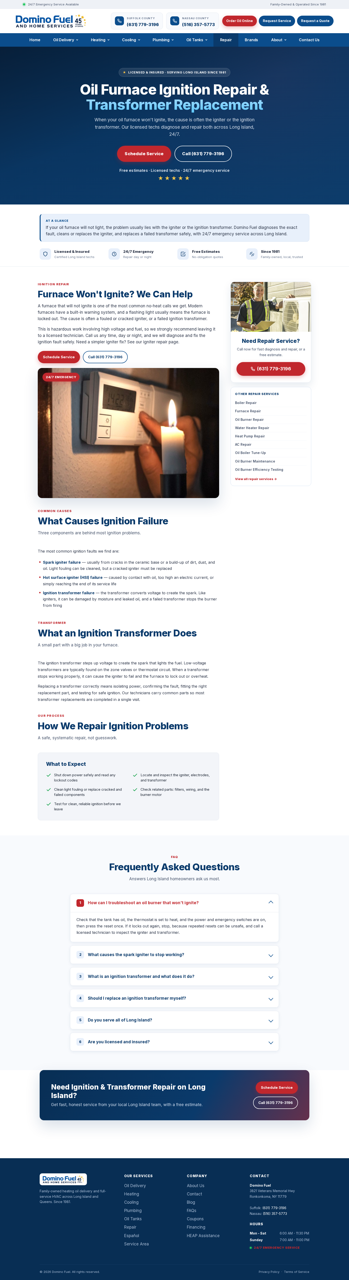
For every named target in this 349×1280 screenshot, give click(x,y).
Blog (191, 1202)
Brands (251, 39)
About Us (195, 1185)
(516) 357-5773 (275, 1214)
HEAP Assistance (203, 1235)
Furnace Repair (248, 411)
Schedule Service (144, 153)
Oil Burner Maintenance (255, 461)
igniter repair (155, 342)
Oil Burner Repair (249, 420)
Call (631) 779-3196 (203, 153)
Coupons (195, 1218)
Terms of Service (296, 1272)
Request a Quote (315, 21)
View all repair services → (256, 479)
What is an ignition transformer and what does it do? (137, 976)
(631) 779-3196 (274, 369)
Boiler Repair (246, 403)
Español (131, 1235)
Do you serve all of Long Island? (115, 1020)
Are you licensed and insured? (114, 1041)
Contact (194, 1194)
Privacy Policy (269, 1272)
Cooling (129, 39)
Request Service (277, 21)
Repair (226, 39)
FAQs (191, 1210)
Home (34, 39)
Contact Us (309, 39)
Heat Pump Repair (250, 436)
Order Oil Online (239, 21)
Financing (196, 1227)
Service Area (136, 1244)
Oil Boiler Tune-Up (250, 453)
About (276, 39)
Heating (98, 39)
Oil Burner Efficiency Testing (259, 470)
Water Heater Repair (252, 428)
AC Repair (243, 444)
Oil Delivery (63, 39)
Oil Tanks (194, 39)
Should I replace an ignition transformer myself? (132, 998)
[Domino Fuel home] (50, 21)
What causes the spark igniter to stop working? (131, 954)
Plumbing (161, 39)
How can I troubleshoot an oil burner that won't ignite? (139, 902)
